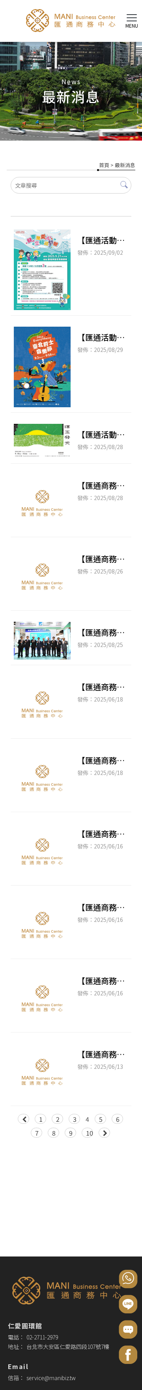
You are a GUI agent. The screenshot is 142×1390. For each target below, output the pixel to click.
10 (89, 1133)
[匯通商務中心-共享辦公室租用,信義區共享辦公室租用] (71, 22)
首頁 (104, 165)
